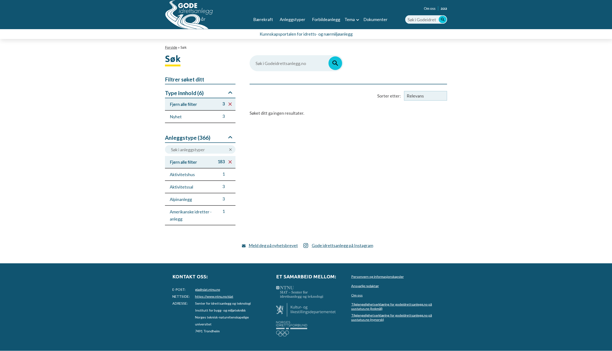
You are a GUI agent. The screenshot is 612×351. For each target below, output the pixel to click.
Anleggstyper (292, 19)
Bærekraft (263, 19)
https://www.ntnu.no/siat (214, 296)
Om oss (430, 8)
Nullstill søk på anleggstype (230, 149)
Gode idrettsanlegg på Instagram (342, 245)
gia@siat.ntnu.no (207, 289)
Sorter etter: (389, 95)
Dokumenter (375, 19)
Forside (171, 47)
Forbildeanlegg (326, 19)
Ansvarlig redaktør (365, 286)
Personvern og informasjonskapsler (377, 277)
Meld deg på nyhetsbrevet (273, 245)
